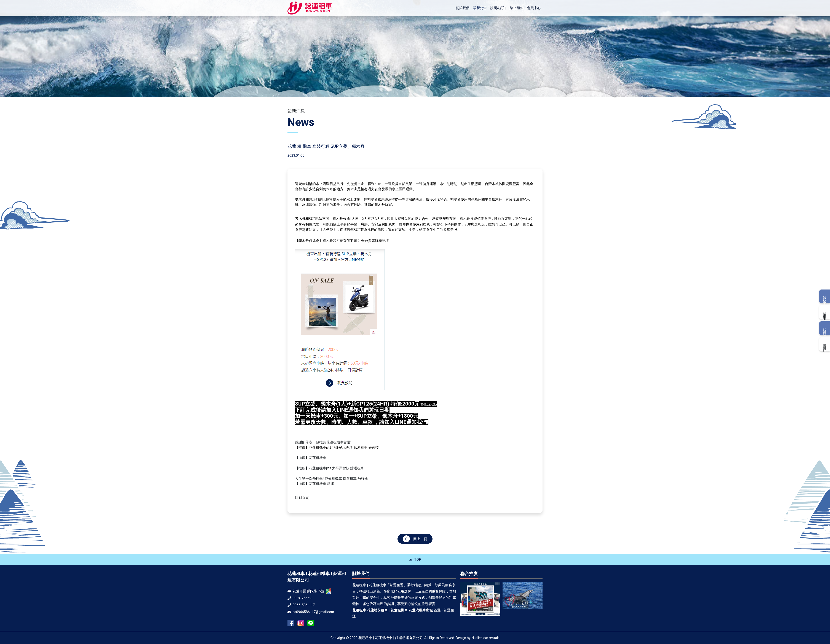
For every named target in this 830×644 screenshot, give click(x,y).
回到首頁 (302, 498)
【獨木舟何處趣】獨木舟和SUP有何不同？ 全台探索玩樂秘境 (342, 241)
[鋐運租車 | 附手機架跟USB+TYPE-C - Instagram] (300, 623)
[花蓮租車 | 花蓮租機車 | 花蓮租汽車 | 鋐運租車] (480, 595)
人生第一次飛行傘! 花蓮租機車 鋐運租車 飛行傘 (331, 479)
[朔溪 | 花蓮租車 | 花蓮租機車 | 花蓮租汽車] (523, 597)
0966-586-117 (304, 605)
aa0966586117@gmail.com (313, 612)
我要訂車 (825, 296)
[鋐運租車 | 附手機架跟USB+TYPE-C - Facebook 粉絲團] (290, 623)
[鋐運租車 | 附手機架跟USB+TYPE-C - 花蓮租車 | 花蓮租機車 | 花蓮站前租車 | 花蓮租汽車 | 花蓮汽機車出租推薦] (309, 8)
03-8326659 (302, 598)
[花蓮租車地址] (328, 591)
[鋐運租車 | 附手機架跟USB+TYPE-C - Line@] (310, 623)
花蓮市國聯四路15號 (308, 591)
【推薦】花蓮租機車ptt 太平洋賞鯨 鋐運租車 (329, 468)
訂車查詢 (825, 312)
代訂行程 (825, 328)
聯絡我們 (825, 344)
